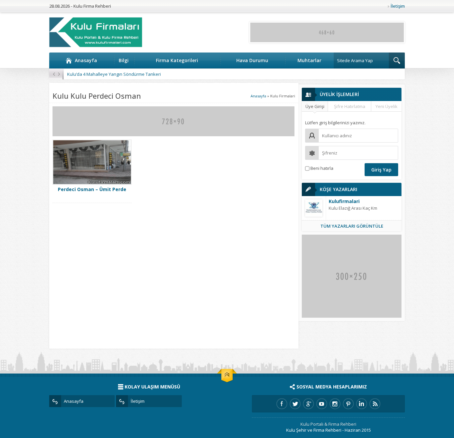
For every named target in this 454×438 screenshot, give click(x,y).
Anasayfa (86, 60)
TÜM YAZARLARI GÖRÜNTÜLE (351, 226)
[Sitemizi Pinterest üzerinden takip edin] (348, 404)
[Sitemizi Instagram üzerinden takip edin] (335, 404)
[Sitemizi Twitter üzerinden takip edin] (295, 404)
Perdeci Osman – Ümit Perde (92, 189)
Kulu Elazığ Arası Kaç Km (353, 208)
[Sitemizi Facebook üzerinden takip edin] (282, 404)
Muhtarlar (309, 60)
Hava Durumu (252, 60)
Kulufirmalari (344, 201)
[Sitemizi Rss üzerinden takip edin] (375, 404)
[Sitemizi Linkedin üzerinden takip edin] (362, 404)
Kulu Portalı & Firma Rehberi (328, 424)
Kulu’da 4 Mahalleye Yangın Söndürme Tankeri (114, 74)
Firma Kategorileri (177, 60)
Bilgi (124, 60)
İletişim (398, 6)
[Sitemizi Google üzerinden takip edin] (308, 404)
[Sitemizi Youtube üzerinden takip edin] (322, 404)
